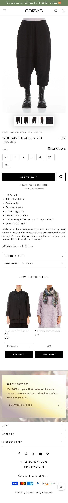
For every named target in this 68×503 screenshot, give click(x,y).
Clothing (14, 132)
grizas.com (29, 492)
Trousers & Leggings (32, 132)
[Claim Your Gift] (59, 404)
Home (5, 132)
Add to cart (28, 176)
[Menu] (4, 10)
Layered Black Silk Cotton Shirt (17, 332)
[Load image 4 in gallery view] (41, 120)
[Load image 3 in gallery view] (34, 120)
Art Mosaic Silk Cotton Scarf (48, 330)
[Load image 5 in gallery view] (49, 120)
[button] (56, 10)
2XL (50, 157)
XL (40, 157)
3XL (7, 165)
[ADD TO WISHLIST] (60, 176)
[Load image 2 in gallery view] (26, 120)
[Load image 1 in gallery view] (18, 120)
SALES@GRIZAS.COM (34, 461)
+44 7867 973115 (34, 467)
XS (6, 157)
